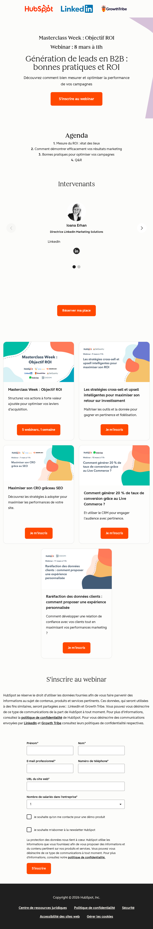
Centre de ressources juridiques (43, 908)
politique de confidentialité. (86, 857)
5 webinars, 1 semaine (38, 430)
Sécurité (128, 908)
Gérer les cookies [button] (100, 916)
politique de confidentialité (41, 717)
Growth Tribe (51, 723)
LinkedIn (30, 723)
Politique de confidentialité (94, 908)
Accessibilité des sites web (60, 916)
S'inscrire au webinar (76, 99)
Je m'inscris (114, 430)
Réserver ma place (76, 310)
